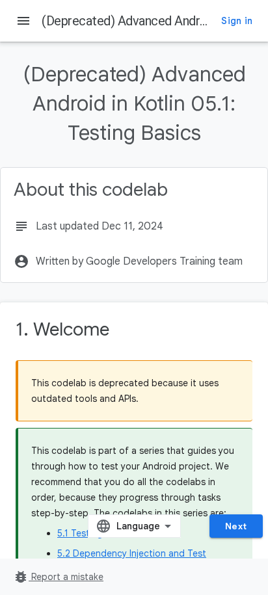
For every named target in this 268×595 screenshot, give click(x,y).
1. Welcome (62, 329)
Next (236, 526)
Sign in (236, 21)
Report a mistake (58, 577)
